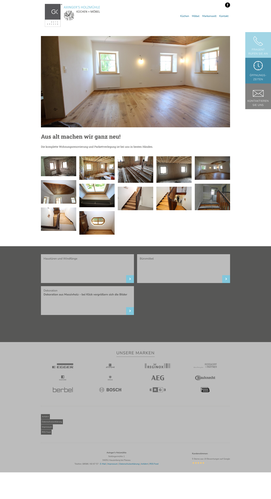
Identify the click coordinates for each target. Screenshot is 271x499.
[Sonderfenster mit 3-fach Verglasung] (97, 233)
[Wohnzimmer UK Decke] (97, 179)
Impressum (47, 427)
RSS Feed (46, 432)
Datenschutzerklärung (52, 421)
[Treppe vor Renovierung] (212, 209)
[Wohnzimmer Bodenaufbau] (135, 182)
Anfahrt (45, 416)
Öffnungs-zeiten (258, 77)
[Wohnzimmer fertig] (212, 179)
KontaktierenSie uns (258, 103)
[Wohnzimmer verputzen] (174, 182)
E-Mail (103, 464)
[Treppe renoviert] (174, 209)
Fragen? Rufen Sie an (258, 52)
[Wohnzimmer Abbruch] (58, 175)
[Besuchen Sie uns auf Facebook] (227, 5)
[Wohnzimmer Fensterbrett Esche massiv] (97, 206)
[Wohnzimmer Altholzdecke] (58, 202)
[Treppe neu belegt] (135, 209)
